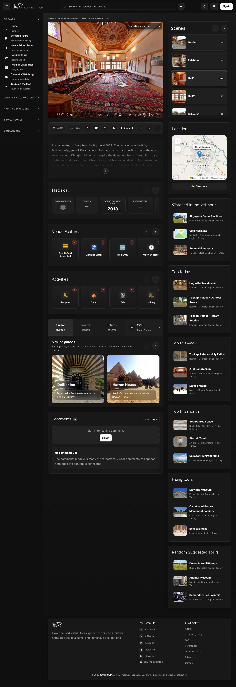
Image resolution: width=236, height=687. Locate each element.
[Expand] (148, 128)
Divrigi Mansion (95, 18)
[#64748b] (63, 207)
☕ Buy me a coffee (151, 661)
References (191, 645)
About (188, 628)
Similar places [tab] (60, 327)
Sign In (226, 6)
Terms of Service (194, 651)
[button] (199, 154)
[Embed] (105, 128)
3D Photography (193, 634)
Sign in (105, 437)
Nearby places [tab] (86, 327)
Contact (189, 662)
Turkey (51, 18)
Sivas (83, 18)
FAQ (187, 640)
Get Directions (199, 186)
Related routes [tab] (112, 327)
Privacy (189, 657)
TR (214, 6)
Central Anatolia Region (68, 18)
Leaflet (195, 177)
